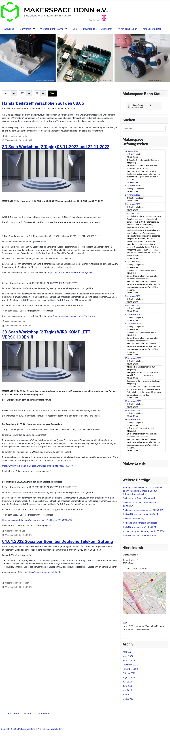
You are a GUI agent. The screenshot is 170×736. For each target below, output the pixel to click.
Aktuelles (9, 29)
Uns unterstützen (152, 29)
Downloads (89, 29)
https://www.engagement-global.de (44, 572)
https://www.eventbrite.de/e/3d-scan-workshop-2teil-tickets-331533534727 (37, 520)
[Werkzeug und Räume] (65, 29)
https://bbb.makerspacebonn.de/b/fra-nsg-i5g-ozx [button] (71, 272)
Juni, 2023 (127, 686)
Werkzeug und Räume (51, 29)
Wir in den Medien (127, 29)
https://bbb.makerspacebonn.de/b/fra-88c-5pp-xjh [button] (71, 316)
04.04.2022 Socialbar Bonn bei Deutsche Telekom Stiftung (57, 541)
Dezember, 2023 (130, 664)
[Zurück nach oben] (165, 731)
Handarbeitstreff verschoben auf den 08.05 (43, 103)
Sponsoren (106, 29)
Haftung (28, 713)
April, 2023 (128, 694)
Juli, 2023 (127, 681)
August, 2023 (129, 677)
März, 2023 (128, 699)
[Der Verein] (33, 29)
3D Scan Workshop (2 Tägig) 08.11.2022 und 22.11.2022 (55, 146)
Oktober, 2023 (129, 673)
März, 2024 (128, 656)
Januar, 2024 (129, 660)
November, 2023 (130, 669)
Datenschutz (43, 713)
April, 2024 (128, 652)
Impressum (13, 713)
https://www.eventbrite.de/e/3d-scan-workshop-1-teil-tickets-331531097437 (37, 466)
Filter (52, 93)
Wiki (75, 29)
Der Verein (25, 29)
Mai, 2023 (127, 690)
